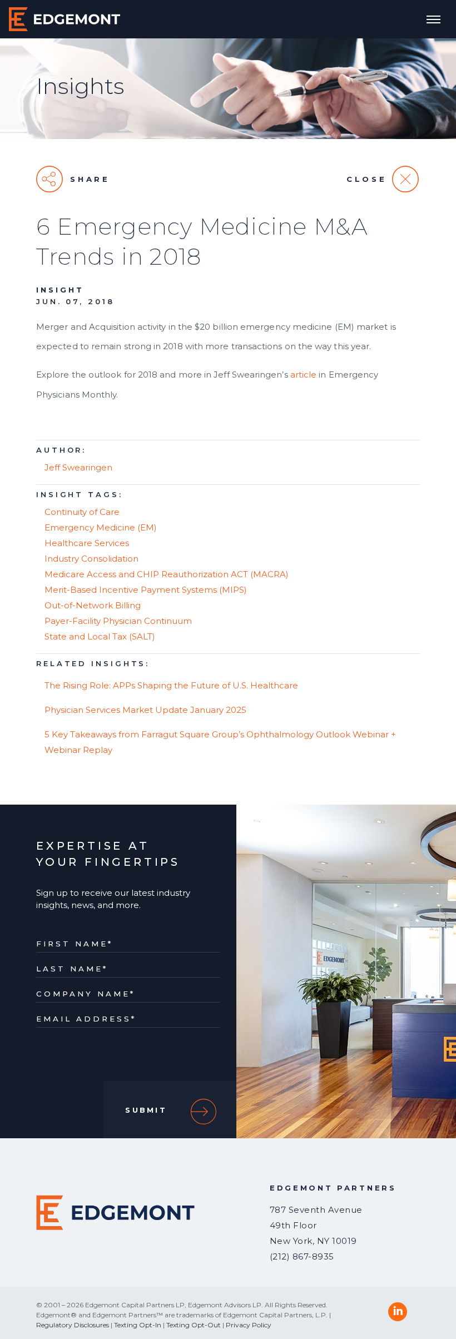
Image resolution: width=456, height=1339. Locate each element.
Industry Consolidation (91, 558)
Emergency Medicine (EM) (100, 527)
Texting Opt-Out (193, 1325)
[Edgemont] (64, 19)
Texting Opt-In (137, 1325)
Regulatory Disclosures (72, 1325)
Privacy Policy (248, 1325)
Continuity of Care (82, 512)
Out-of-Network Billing (92, 605)
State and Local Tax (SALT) (99, 636)
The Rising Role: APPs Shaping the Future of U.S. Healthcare (171, 685)
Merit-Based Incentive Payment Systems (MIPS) (145, 589)
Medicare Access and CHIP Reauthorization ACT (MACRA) (166, 574)
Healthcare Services (86, 543)
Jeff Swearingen (78, 467)
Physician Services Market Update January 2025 (145, 710)
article (303, 374)
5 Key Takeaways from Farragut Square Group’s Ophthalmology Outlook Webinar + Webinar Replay (220, 742)
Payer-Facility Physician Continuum (118, 621)
